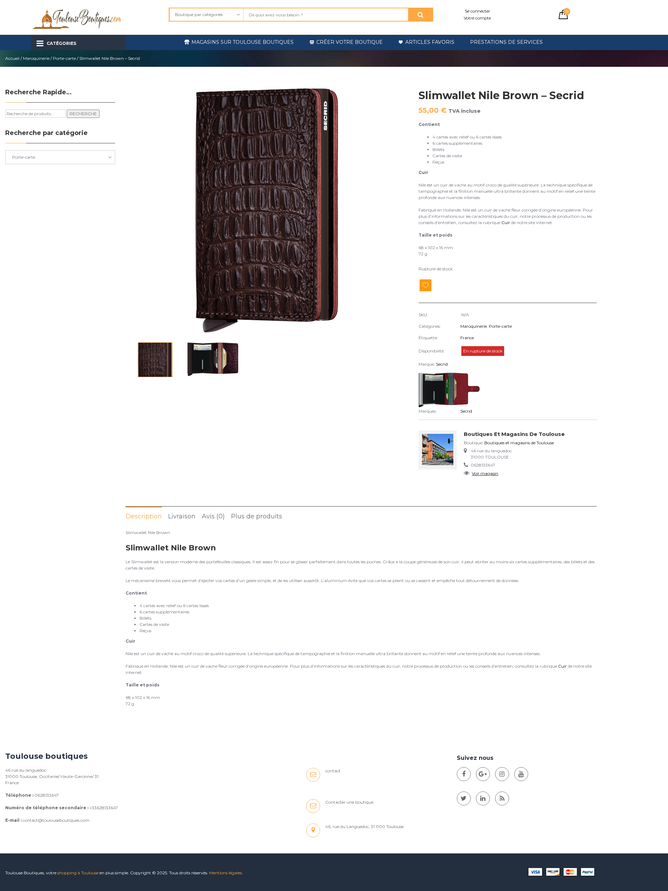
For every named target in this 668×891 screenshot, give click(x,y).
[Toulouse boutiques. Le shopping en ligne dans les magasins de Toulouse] (464, 774)
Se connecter (477, 11)
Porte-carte (64, 58)
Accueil (12, 58)
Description (144, 516)
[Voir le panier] (563, 17)
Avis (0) (213, 516)
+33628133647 (103, 807)
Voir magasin (485, 473)
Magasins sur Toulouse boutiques (242, 42)
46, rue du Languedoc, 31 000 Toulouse (364, 826)
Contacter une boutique (349, 802)
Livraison (182, 516)
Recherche (83, 113)
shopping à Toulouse (77, 872)
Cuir (505, 222)
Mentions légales (225, 872)
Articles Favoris (429, 42)
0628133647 (46, 795)
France (467, 337)
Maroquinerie (36, 58)
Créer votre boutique (349, 42)
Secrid (442, 364)
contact (333, 770)
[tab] (144, 516)
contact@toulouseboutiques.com (56, 820)
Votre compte (477, 18)
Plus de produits (256, 516)
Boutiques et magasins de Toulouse (514, 434)
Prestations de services (506, 42)
